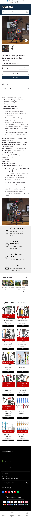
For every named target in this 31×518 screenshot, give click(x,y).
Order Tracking (6, 467)
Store (3, 458)
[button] (27, 6)
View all (26, 277)
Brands (4, 464)
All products (5, 455)
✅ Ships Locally (6, 461)
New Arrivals (5, 470)
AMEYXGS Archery (17, 507)
